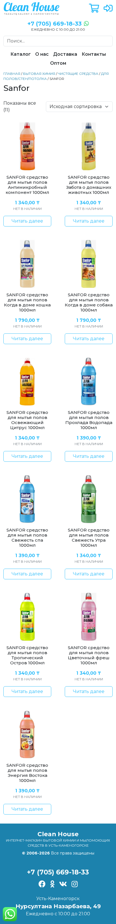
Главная (11, 73)
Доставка (65, 54)
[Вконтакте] (63, 885)
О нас (42, 54)
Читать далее (27, 221)
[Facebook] (42, 885)
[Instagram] (75, 885)
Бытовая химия (39, 73)
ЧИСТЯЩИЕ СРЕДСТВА (78, 73)
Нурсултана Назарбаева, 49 (58, 906)
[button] (94, 9)
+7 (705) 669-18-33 (58, 872)
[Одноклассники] (52, 885)
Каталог (20, 54)
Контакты (94, 54)
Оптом (58, 63)
